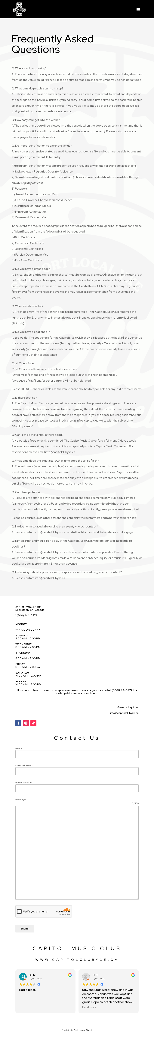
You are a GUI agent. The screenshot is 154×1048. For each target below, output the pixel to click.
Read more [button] (89, 1007)
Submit (24, 928)
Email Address (24, 765)
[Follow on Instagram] (26, 723)
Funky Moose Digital (83, 1030)
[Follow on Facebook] (18, 723)
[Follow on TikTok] (33, 723)
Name (19, 748)
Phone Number (23, 782)
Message (20, 799)
